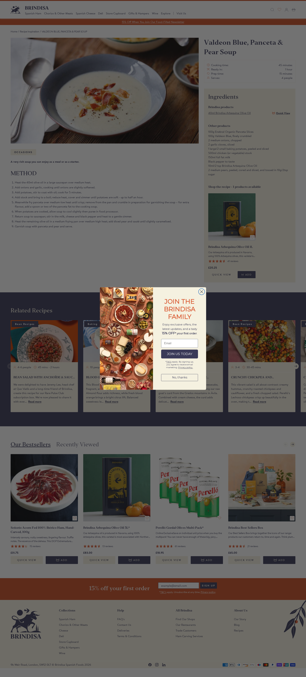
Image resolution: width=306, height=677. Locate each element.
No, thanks (179, 377)
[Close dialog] (202, 292)
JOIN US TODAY (179, 354)
